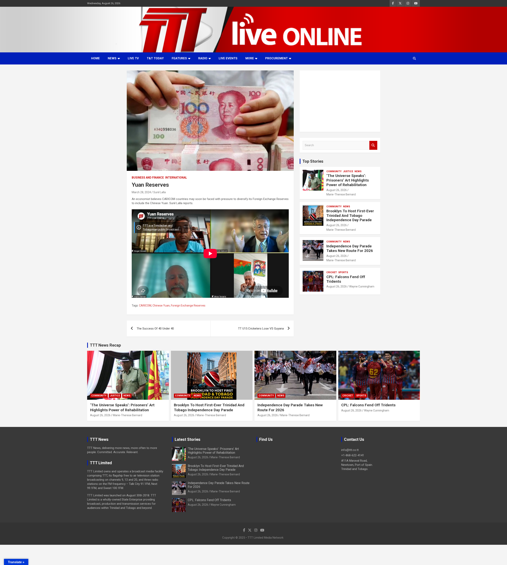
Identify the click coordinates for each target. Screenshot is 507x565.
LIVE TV (133, 58)
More (249, 58)
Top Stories (312, 161)
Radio (202, 58)
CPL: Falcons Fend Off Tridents (345, 279)
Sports (343, 272)
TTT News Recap (105, 345)
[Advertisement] (340, 101)
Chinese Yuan (161, 305)
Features (179, 58)
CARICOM (145, 305)
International (176, 177)
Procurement (276, 58)
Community (334, 171)
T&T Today (155, 58)
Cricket (331, 272)
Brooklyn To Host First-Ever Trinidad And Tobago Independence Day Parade (350, 215)
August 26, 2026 (336, 190)
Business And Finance (148, 177)
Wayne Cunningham (361, 286)
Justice (348, 171)
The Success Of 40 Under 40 (155, 328)
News (112, 58)
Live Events (228, 58)
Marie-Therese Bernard (341, 194)
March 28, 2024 (141, 192)
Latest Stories (187, 439)
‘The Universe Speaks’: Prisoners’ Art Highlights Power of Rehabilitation (347, 180)
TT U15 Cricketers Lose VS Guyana (261, 328)
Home (95, 58)
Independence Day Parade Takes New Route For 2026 (349, 248)
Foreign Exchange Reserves (188, 305)
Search (373, 145)
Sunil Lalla (159, 192)
